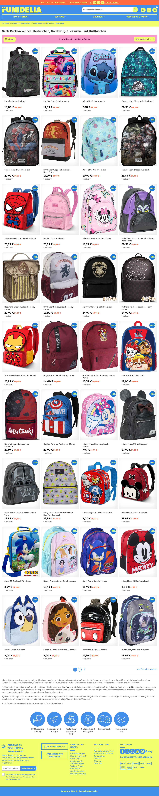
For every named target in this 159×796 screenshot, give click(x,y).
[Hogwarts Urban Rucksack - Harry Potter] (21, 277)
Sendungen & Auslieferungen (77, 762)
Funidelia (5, 23)
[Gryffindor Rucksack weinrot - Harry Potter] (99, 346)
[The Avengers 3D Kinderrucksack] (99, 483)
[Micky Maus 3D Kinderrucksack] (138, 552)
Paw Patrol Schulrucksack (133, 375)
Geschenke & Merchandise (20, 23)
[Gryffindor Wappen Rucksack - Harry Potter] (60, 140)
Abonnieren (28, 768)
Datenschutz (99, 756)
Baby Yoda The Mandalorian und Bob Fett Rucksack (58, 513)
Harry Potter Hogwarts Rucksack (97, 307)
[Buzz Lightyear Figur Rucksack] (138, 620)
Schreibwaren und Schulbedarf (43, 23)
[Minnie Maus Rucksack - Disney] (99, 209)
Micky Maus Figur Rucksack (95, 649)
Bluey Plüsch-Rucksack (14, 649)
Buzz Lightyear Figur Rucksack (135, 649)
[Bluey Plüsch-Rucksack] (21, 620)
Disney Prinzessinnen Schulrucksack (59, 581)
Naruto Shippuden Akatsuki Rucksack (16, 445)
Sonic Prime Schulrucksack (95, 581)
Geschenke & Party (136, 17)
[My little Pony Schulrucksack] (60, 72)
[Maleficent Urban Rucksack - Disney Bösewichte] (138, 209)
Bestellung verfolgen (56, 755)
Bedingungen (13, 777)
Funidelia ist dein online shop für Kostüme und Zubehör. (22, 9)
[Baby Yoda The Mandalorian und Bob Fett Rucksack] (60, 483)
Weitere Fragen (77, 766)
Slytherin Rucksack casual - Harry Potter (137, 308)
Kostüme (59, 17)
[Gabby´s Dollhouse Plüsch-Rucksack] (60, 620)
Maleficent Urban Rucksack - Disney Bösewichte (138, 239)
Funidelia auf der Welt (104, 751)
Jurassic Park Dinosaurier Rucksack (138, 101)
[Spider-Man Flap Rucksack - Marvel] (21, 209)
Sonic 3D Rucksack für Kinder (17, 581)
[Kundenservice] (149, 10)
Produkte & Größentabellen (77, 769)
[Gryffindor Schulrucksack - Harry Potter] (60, 277)
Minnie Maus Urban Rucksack (135, 444)
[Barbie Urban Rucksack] (60, 209)
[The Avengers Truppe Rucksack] (138, 140)
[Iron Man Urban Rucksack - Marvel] (21, 346)
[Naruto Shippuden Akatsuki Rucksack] (21, 414)
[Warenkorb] (154, 10)
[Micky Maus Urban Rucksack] (138, 483)
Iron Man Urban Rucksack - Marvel (20, 375)
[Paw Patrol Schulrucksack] (138, 346)
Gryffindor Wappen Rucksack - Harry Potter (57, 171)
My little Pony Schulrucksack (56, 101)
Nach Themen (20, 17)
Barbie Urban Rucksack (53, 238)
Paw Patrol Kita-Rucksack (94, 170)
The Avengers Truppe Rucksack (135, 170)
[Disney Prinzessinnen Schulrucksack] (60, 552)
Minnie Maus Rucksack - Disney (97, 238)
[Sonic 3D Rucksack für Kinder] (21, 552)
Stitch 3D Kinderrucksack (94, 101)
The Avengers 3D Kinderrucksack (97, 512)
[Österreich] (122, 751)
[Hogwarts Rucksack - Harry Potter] (60, 346)
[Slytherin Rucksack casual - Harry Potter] (138, 277)
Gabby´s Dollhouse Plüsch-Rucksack (59, 649)
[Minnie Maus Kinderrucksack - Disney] (99, 414)
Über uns (98, 763)
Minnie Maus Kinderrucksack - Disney (96, 445)
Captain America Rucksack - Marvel (59, 444)
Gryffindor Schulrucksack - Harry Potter (58, 308)
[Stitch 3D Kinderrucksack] (99, 72)
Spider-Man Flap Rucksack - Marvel (20, 238)
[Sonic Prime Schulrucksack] (99, 552)
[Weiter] (84, 669)
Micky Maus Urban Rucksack (134, 512)
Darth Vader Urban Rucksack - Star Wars (20, 513)
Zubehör (98, 17)
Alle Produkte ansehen (147, 669)
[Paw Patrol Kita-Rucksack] (99, 140)
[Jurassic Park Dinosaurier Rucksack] (138, 72)
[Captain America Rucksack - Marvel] (60, 414)
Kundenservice (56, 746)
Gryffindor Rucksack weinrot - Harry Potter (99, 376)
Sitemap (97, 761)
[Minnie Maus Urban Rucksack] (138, 414)
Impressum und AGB (103, 753)
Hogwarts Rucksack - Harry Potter (58, 375)
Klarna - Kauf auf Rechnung (78, 757)
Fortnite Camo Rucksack (15, 101)
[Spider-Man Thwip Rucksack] (21, 140)
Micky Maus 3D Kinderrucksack (135, 581)
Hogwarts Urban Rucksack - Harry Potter (19, 308)
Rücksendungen (77, 753)
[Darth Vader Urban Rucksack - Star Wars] (21, 483)
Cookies (97, 758)
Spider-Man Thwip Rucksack (17, 170)
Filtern (11, 39)
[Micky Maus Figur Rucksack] (99, 620)
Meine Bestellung (78, 773)
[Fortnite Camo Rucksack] (21, 72)
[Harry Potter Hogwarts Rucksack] (99, 277)
